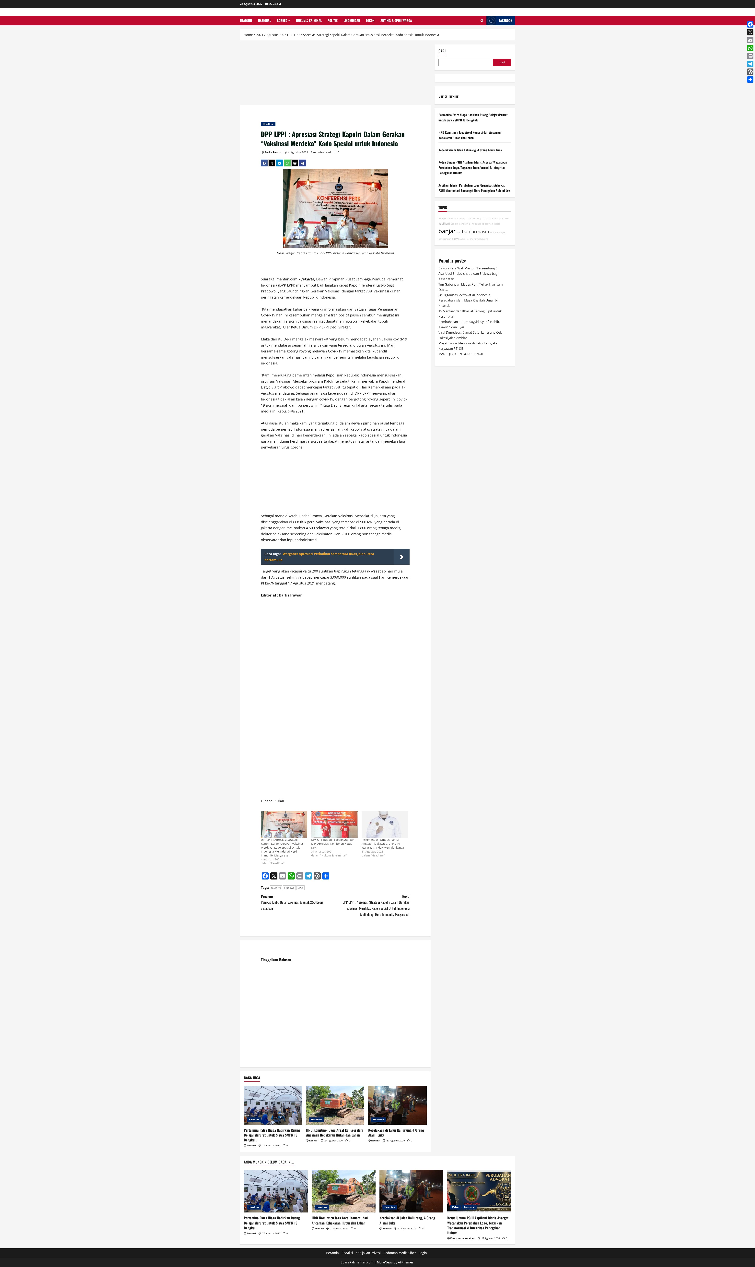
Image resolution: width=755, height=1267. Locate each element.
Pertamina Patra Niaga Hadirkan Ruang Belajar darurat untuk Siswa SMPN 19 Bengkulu (272, 1134)
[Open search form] (482, 20)
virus (300, 888)
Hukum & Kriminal (309, 20)
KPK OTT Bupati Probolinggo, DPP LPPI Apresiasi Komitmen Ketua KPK (333, 843)
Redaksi (251, 1145)
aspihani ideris (492, 223)
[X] (750, 32)
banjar (447, 231)
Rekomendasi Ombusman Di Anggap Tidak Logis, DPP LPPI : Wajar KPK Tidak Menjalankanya (383, 843)
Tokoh (370, 20)
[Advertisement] (335, 73)
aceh (458, 232)
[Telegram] (750, 64)
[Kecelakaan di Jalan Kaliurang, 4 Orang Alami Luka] (397, 1105)
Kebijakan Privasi (368, 1253)
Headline (246, 20)
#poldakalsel (489, 218)
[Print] (750, 56)
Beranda (332, 1253)
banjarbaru (503, 218)
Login (423, 1253)
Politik (333, 20)
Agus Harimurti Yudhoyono (474, 239)
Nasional (264, 20)
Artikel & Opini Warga (396, 20)
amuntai (494, 232)
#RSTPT (470, 223)
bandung (479, 223)
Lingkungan (351, 20)
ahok (463, 223)
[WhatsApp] (750, 48)
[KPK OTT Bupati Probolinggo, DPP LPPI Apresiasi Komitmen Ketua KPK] (334, 824)
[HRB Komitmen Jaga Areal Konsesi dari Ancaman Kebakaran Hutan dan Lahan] (335, 1105)
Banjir (479, 218)
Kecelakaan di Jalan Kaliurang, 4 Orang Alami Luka (396, 1132)
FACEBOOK (505, 20)
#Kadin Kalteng (458, 218)
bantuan (471, 218)
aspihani (444, 223)
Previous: (292, 902)
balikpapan (444, 218)
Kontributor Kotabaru (462, 1238)
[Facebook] (750, 24)
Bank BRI (455, 223)
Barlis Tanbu (272, 152)
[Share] (750, 79)
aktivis (455, 238)
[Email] (750, 40)
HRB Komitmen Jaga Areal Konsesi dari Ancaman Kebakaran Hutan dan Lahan (334, 1132)
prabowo (289, 888)
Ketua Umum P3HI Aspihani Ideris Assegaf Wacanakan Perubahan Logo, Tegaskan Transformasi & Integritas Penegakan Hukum (472, 167)
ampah (502, 232)
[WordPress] (750, 72)
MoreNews (385, 1262)
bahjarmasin (444, 239)
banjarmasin (475, 231)
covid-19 (276, 888)
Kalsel (455, 1207)
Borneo (282, 20)
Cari (442, 50)
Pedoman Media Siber (399, 1253)
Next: (376, 905)
